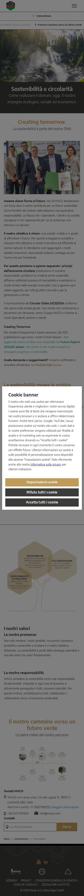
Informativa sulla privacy (45, 464)
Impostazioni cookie (42, 482)
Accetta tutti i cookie (42, 502)
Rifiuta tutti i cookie (42, 492)
